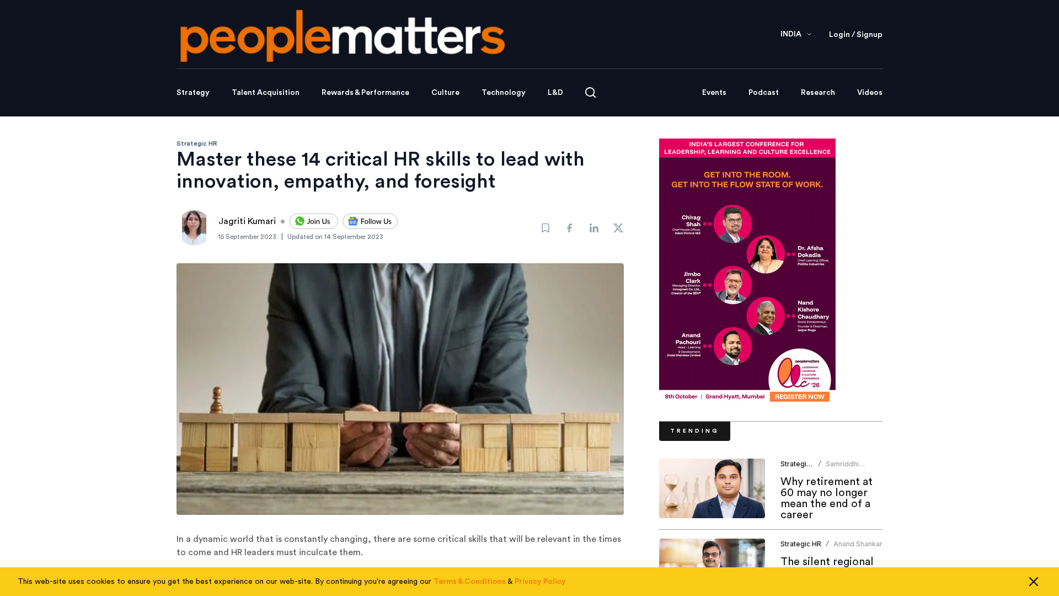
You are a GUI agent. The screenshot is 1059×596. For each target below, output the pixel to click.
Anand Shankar (857, 544)
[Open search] (590, 92)
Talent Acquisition (265, 93)
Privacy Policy (540, 582)
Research (818, 93)
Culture (445, 93)
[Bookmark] (545, 227)
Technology (504, 93)
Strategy (193, 93)
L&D (555, 93)
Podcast (763, 93)
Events (714, 93)
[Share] (569, 227)
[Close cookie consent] (1033, 581)
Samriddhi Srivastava (843, 468)
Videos (869, 93)
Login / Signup (855, 35)
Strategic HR (196, 143)
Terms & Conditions (470, 582)
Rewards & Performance (365, 93)
